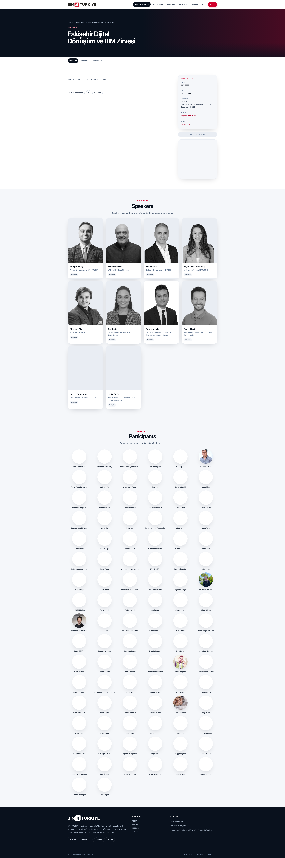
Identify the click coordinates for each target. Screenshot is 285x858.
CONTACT (136, 832)
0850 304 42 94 (176, 821)
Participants (97, 61)
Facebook (79, 93)
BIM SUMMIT (80, 22)
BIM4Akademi (158, 4)
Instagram (73, 839)
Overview (73, 61)
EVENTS (70, 22)
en (202, 4)
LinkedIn (97, 93)
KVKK (215, 854)
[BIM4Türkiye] (82, 4)
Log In (212, 4)
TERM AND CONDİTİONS (204, 854)
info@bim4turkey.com (189, 125)
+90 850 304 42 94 (188, 116)
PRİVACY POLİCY (188, 854)
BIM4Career (171, 4)
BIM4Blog (194, 4)
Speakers (84, 61)
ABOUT (134, 821)
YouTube (110, 839)
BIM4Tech (183, 4)
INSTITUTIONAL (140, 4)
